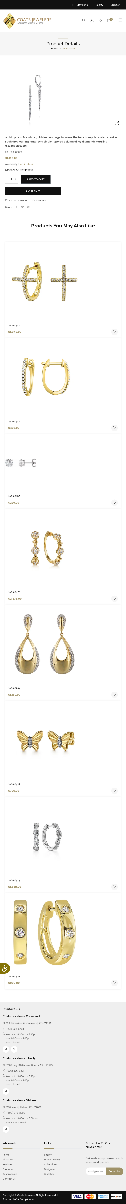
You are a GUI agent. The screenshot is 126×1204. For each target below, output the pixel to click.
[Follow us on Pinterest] (28, 207)
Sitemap (7, 1199)
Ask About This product (21, 169)
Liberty (100, 5)
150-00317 (14, 592)
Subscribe (114, 1171)
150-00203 (14, 688)
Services (7, 1164)
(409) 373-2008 (15, 1113)
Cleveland (82, 5)
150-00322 (14, 325)
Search (48, 1154)
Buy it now (33, 190)
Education (8, 1169)
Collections (50, 1164)
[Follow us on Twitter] (22, 207)
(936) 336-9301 (15, 1070)
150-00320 (14, 421)
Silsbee (115, 5)
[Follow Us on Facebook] (6, 1049)
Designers (49, 1169)
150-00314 (14, 880)
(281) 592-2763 (15, 1029)
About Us (8, 1159)
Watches (49, 1174)
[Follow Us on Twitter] (14, 1049)
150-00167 (14, 496)
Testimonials (10, 1174)
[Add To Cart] (114, 332)
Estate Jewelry (52, 1159)
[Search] (84, 21)
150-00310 (14, 976)
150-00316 (14, 784)
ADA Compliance (24, 1199)
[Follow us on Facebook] (16, 207)
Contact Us (9, 1178)
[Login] (92, 21)
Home (54, 48)
